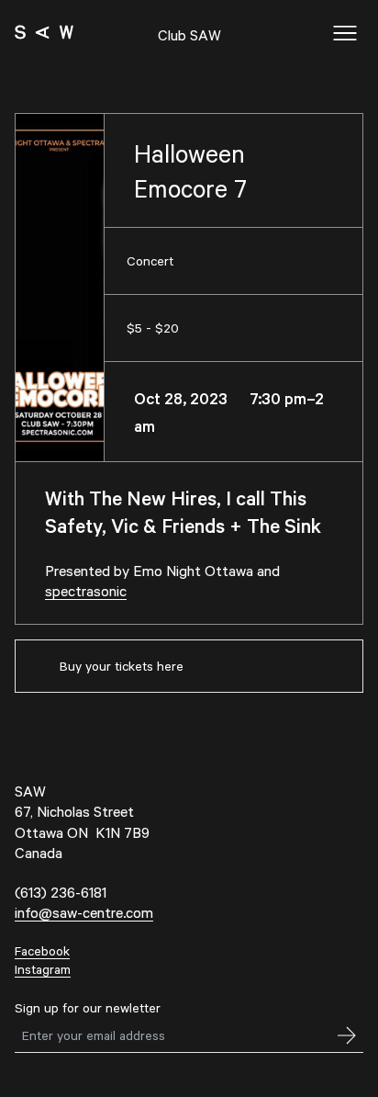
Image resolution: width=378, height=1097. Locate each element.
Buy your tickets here (121, 665)
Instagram (43, 969)
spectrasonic (86, 590)
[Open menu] (345, 33)
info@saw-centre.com (84, 912)
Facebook (42, 950)
